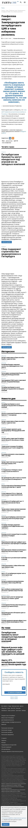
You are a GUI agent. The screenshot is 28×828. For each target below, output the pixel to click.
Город (2, 7)
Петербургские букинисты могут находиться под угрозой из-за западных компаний (13, 159)
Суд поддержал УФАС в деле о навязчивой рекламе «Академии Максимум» (13, 381)
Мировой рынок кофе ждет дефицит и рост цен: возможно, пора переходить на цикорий (13, 542)
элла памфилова (6, 142)
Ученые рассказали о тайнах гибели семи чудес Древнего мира (13, 566)
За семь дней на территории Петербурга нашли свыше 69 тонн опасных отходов (12, 439)
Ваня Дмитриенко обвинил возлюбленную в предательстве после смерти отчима (13, 550)
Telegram (23, 131)
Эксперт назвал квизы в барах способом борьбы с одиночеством (12, 358)
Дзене (4, 133)
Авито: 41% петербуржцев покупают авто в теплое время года (13, 662)
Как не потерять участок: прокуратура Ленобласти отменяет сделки (12, 597)
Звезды (3, 484)
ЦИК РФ (16, 141)
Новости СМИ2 (14, 697)
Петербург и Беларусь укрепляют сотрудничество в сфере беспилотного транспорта (12, 526)
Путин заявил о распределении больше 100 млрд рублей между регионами (13, 373)
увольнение (9, 141)
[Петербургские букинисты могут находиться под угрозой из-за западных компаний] (14, 173)
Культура (3, 411)
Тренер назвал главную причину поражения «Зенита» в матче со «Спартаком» (13, 509)
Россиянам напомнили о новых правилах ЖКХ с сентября (12, 455)
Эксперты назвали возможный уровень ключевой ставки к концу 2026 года (12, 582)
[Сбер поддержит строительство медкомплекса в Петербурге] (14, 265)
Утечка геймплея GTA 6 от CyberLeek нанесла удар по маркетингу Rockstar (12, 494)
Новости (3, 152)
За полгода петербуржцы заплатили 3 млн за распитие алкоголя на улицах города (13, 517)
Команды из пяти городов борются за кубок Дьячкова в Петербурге (13, 534)
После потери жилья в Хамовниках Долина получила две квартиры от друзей (13, 486)
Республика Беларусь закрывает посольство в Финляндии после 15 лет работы (12, 366)
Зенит (2, 507)
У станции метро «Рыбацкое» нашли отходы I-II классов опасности (11, 470)
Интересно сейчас (5, 595)
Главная (3, 10)
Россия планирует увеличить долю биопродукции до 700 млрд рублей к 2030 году (13, 430)
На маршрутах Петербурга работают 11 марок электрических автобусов (12, 502)
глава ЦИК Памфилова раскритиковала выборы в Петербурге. (13, 112)
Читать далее (7, 242)
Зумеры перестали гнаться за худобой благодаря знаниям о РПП (12, 462)
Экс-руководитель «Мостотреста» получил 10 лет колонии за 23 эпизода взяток (13, 478)
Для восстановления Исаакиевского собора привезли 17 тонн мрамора (13, 414)
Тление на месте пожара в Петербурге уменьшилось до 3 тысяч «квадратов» (12, 447)
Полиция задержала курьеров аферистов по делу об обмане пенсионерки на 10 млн (13, 621)
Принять (5, 824)
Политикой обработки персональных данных (14, 818)
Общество (3, 355)
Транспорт (3, 499)
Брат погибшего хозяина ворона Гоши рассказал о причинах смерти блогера (12, 589)
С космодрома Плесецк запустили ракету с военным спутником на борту (13, 605)
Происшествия (4, 444)
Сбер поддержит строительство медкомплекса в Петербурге (11, 253)
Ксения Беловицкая (19, 38)
